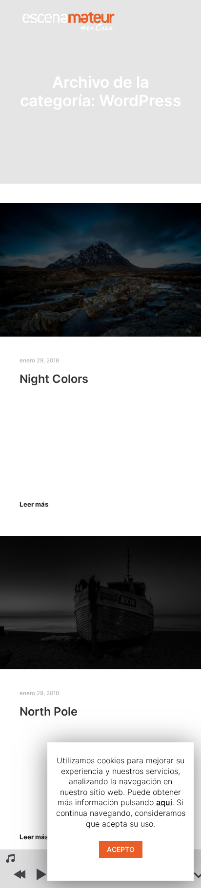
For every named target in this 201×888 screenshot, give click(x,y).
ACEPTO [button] (121, 849)
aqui (164, 802)
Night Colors (54, 379)
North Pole (49, 711)
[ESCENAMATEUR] (68, 19)
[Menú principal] (172, 20)
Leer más (34, 504)
